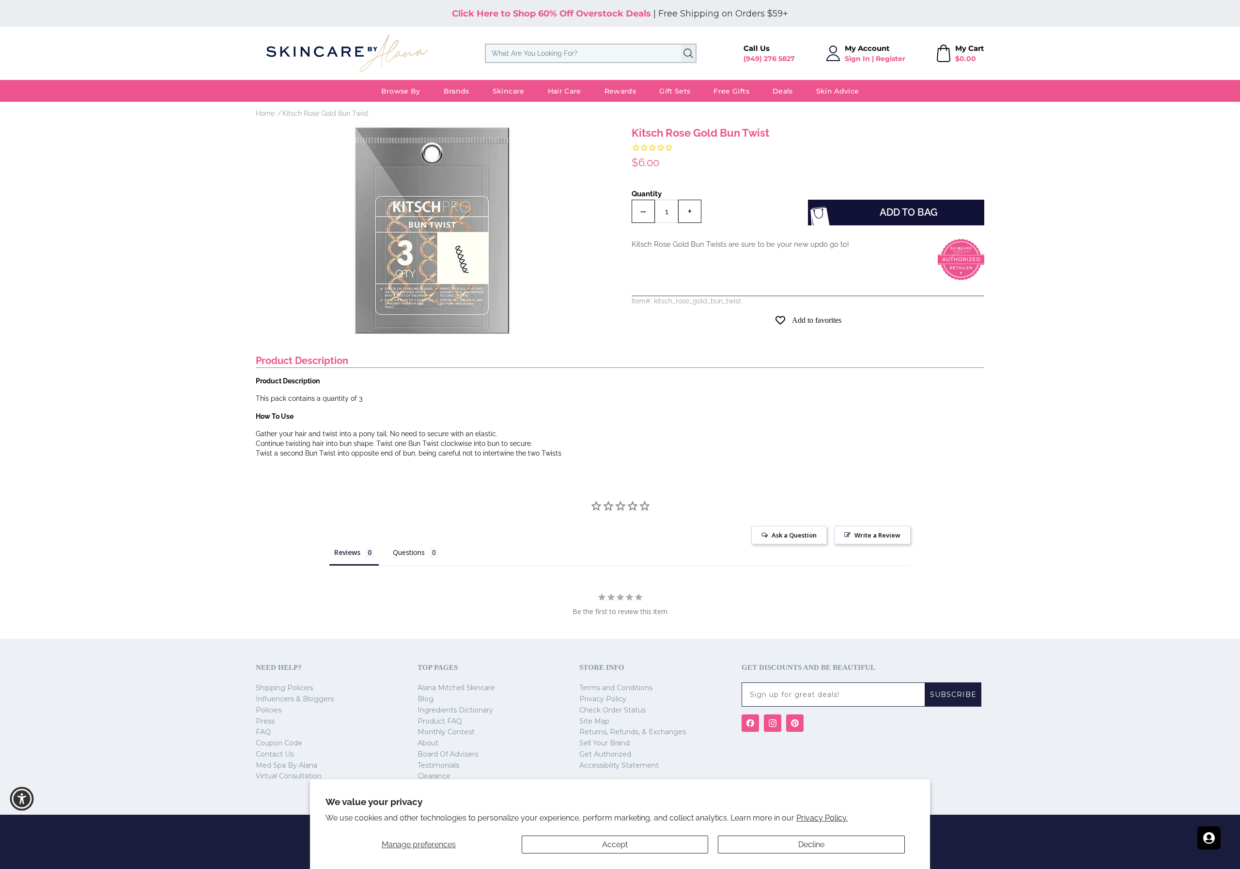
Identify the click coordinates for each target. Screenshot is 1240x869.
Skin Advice (837, 91)
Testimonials (438, 765)
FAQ (263, 731)
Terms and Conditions (615, 687)
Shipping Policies (284, 687)
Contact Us (275, 754)
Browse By (400, 91)
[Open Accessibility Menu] (22, 799)
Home (265, 113)
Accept (615, 844)
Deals (783, 91)
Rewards (620, 91)
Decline (811, 844)
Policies (268, 710)
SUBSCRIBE (953, 694)
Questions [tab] (409, 552)
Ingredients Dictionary (455, 710)
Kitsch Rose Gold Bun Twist (325, 113)
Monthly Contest (446, 731)
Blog (426, 699)
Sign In (857, 58)
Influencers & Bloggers (295, 699)
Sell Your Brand (604, 743)
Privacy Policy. (822, 817)
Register (890, 58)
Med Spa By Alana (286, 765)
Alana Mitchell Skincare (456, 687)
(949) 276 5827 (769, 58)
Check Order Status (612, 710)
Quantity (647, 194)
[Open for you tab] (1209, 838)
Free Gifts (731, 91)
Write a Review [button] (877, 535)
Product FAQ (440, 721)
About (428, 743)
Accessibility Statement (619, 765)
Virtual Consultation (289, 776)
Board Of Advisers (448, 754)
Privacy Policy (602, 699)
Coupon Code (279, 743)
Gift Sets (674, 91)
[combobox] (591, 53)
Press (265, 721)
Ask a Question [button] (794, 535)
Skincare (509, 91)
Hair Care (564, 91)
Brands (456, 91)
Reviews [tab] (347, 552)
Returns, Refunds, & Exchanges (632, 731)
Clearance (434, 776)
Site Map (594, 721)
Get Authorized (605, 754)
